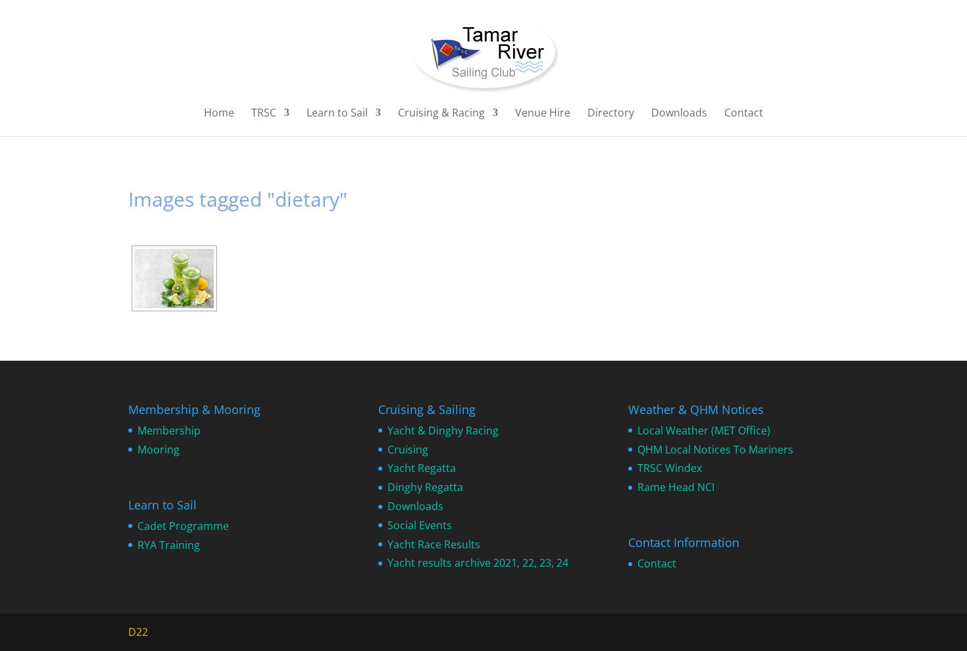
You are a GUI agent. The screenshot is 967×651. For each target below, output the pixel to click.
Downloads (679, 114)
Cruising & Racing (441, 114)
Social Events (419, 525)
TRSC (263, 114)
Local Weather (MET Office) (703, 430)
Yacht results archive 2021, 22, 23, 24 (477, 563)
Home (219, 114)
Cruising (407, 449)
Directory (610, 114)
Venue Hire (542, 114)
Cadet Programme (183, 526)
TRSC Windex (669, 468)
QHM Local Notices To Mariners (715, 449)
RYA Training (168, 545)
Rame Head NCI (675, 487)
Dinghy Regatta (425, 487)
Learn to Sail (337, 114)
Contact (743, 114)
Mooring (158, 449)
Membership (169, 430)
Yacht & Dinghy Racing (443, 430)
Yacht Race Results (433, 544)
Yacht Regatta (421, 468)
